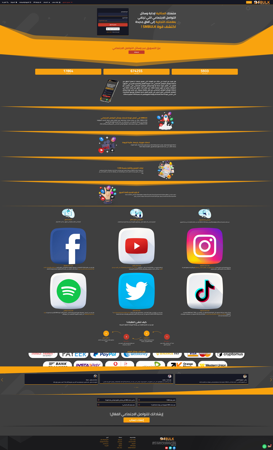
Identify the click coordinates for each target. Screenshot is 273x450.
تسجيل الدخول (66, 2)
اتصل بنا (106, 446)
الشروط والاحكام (104, 440)
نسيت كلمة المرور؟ (103, 20)
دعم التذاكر (105, 444)
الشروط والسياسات (24, 2)
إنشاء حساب (55, 2)
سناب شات (119, 448)
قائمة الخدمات (131, 442)
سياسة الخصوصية (104, 442)
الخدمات (45, 2)
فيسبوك (120, 440)
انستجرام (120, 442)
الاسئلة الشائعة (131, 448)
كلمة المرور (125, 18)
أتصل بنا (4, 2)
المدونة (13, 2)
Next (271, 380)
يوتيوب (120, 444)
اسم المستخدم (124, 12)
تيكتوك (120, 446)
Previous (2, 380)
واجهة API (36, 2)
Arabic (249, 2)
